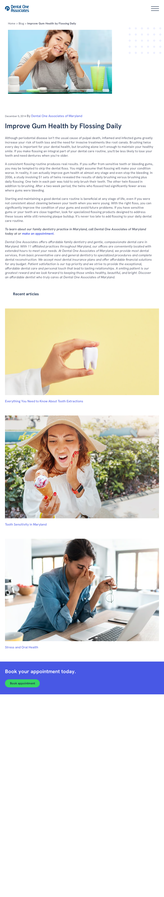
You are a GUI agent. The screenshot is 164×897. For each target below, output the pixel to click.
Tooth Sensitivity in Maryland (26, 524)
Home (11, 23)
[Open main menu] (155, 8)
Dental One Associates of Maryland (56, 116)
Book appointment (22, 683)
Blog (21, 23)
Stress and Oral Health (21, 647)
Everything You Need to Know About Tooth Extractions (44, 401)
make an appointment (38, 233)
